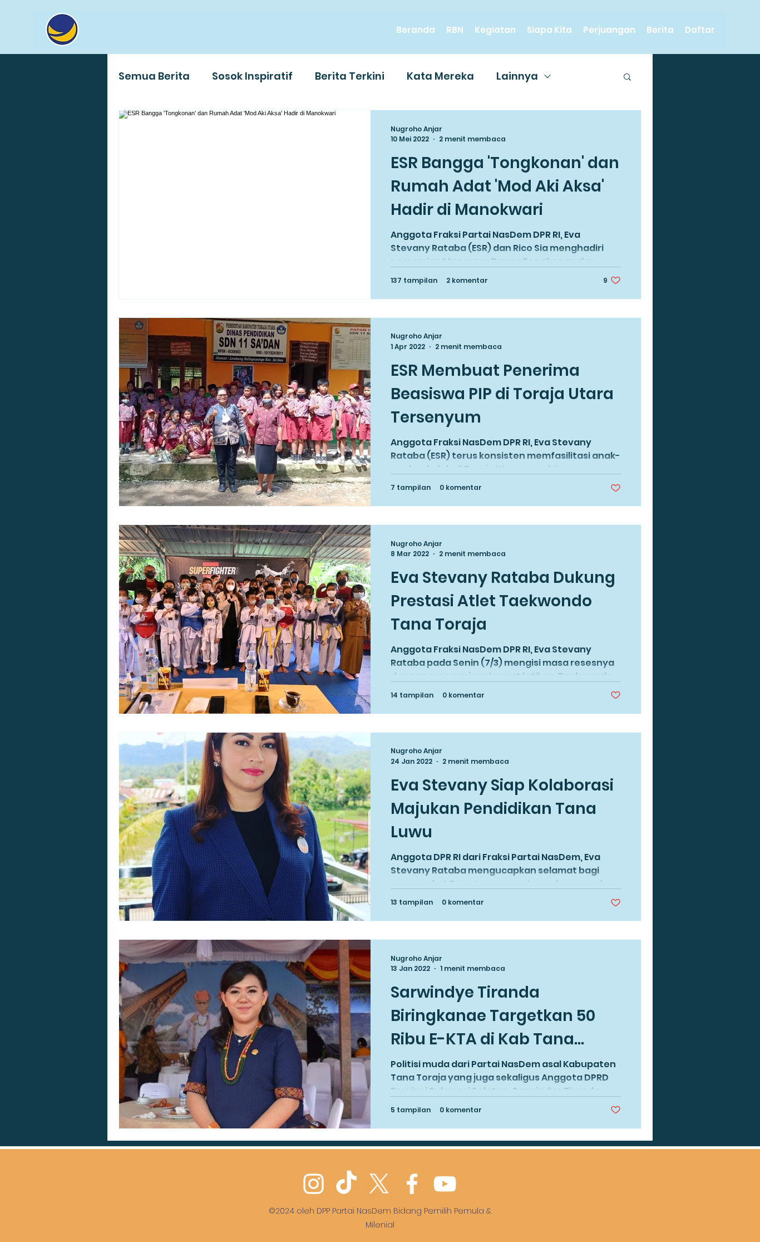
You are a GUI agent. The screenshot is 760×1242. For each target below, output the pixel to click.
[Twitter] (379, 1183)
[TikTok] (346, 1183)
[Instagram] (313, 1183)
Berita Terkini (349, 76)
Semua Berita (154, 76)
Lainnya (517, 76)
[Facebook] (412, 1183)
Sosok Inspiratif (252, 76)
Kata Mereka (440, 76)
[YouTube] (444, 1183)
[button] (627, 78)
